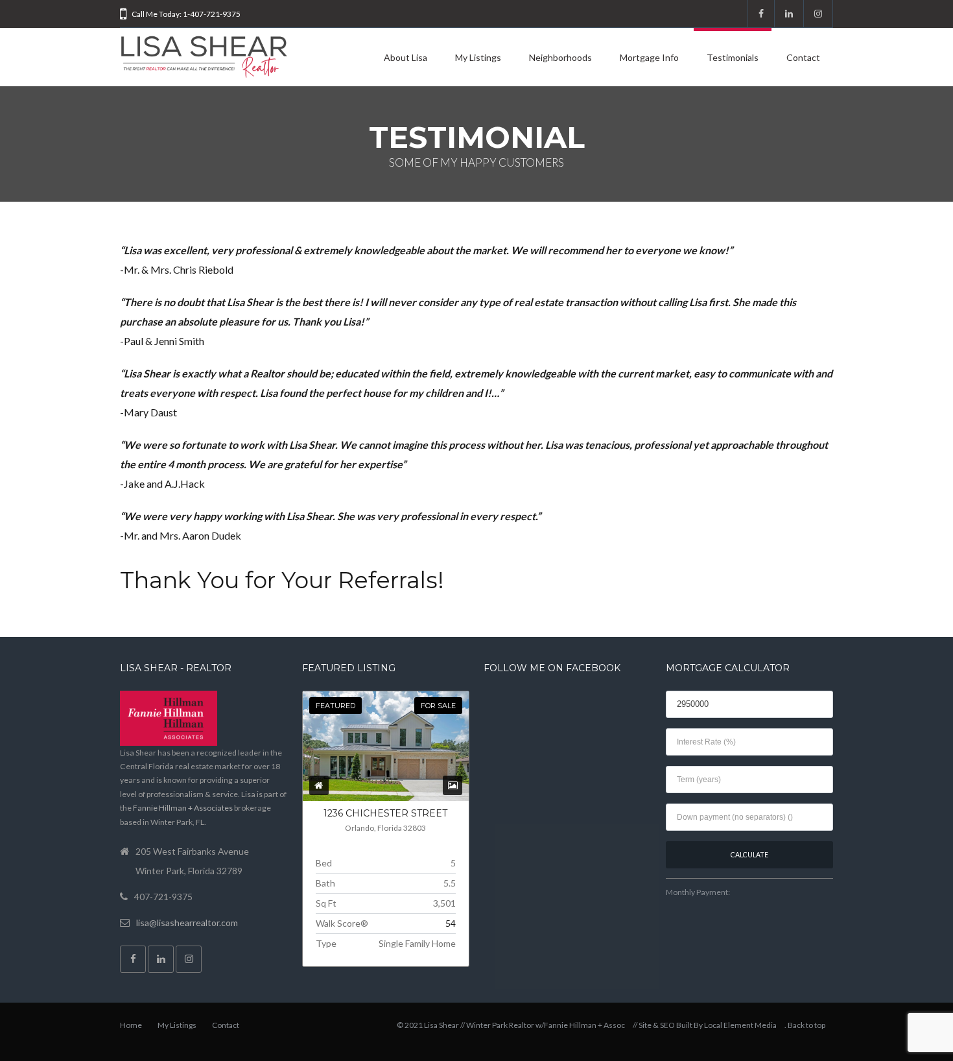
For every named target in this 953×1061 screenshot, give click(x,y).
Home (131, 1025)
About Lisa (405, 57)
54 (450, 923)
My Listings (478, 57)
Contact (803, 57)
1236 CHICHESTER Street (385, 813)
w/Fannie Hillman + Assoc (580, 1025)
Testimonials (733, 57)
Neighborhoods (560, 57)
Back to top (806, 1025)
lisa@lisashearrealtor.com (187, 922)
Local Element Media (740, 1025)
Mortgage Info (649, 57)
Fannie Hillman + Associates (183, 808)
